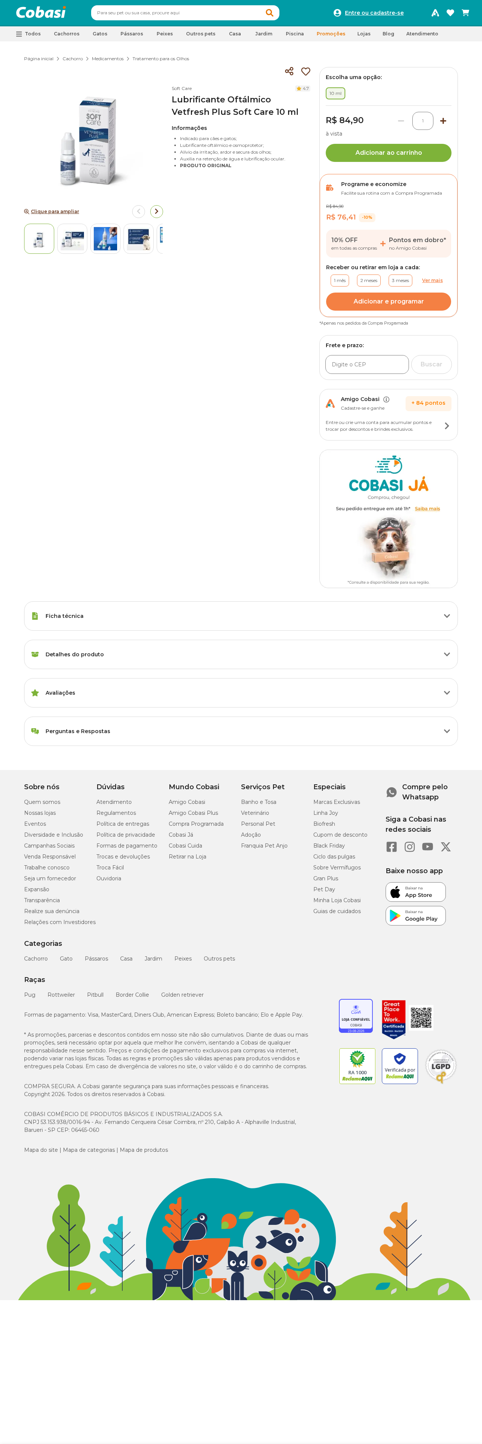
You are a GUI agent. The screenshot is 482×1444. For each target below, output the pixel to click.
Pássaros (96, 958)
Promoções (331, 34)
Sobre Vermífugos (337, 867)
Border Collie (132, 994)
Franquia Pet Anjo (264, 845)
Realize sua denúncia (51, 911)
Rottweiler (61, 994)
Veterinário (255, 813)
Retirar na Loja (187, 856)
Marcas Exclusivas (336, 802)
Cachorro (73, 58)
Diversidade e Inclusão (53, 834)
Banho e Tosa (258, 802)
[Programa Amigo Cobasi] (435, 12)
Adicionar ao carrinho (388, 152)
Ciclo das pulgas (334, 856)
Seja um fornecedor (50, 878)
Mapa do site (41, 1150)
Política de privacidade (125, 834)
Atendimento (422, 34)
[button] (269, 12)
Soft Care (182, 88)
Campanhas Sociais (49, 845)
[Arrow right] (157, 212)
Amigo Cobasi (187, 802)
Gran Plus (325, 878)
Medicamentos (108, 58)
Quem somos (42, 802)
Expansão (36, 889)
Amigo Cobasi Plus (193, 813)
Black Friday (329, 845)
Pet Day (324, 889)
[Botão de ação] (447, 426)
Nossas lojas (40, 813)
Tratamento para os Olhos (161, 58)
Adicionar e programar (389, 301)
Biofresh (324, 823)
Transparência (42, 900)
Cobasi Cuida (185, 845)
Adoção (251, 834)
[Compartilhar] (289, 71)
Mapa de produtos (144, 1150)
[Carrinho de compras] (465, 12)
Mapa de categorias (89, 1150)
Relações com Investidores (60, 922)
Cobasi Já (181, 834)
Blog (388, 34)
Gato (66, 958)
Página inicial (38, 58)
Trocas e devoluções (123, 856)
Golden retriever (182, 994)
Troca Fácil (110, 867)
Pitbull (95, 994)
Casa (126, 958)
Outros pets (219, 958)
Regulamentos (116, 813)
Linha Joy (325, 813)
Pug (29, 994)
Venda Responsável (50, 856)
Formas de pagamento (126, 845)
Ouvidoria (108, 878)
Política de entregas (122, 823)
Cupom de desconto (340, 834)
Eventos (35, 823)
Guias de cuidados (337, 911)
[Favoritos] (450, 12)
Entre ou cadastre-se (374, 12)
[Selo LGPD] (441, 1084)
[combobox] (185, 12)
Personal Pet (258, 823)
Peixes (183, 958)
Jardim (153, 958)
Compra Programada (196, 823)
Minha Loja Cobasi (337, 900)
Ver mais (432, 280)
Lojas (364, 34)
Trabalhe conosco (47, 867)
